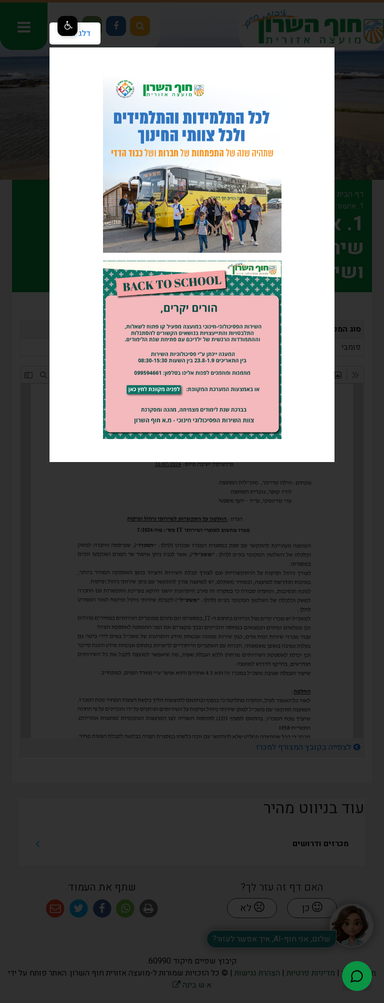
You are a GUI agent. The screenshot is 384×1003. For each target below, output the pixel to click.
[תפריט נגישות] (68, 26)
